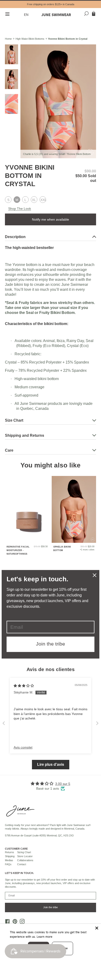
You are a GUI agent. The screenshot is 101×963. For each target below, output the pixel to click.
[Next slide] (97, 723)
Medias (9, 860)
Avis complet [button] (23, 747)
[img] (24, 686)
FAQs (8, 864)
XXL (43, 200)
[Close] (96, 928)
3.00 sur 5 (62, 784)
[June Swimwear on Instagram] (21, 922)
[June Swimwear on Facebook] (6, 922)
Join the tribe (50, 907)
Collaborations (25, 860)
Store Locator (25, 856)
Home (8, 38)
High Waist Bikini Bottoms (30, 38)
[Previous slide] (4, 723)
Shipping (10, 856)
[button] (26, 14)
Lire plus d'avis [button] (50, 764)
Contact (21, 864)
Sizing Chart (24, 852)
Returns (9, 852)
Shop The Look (19, 208)
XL (34, 200)
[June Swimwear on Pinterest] (13, 922)
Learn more (44, 936)
